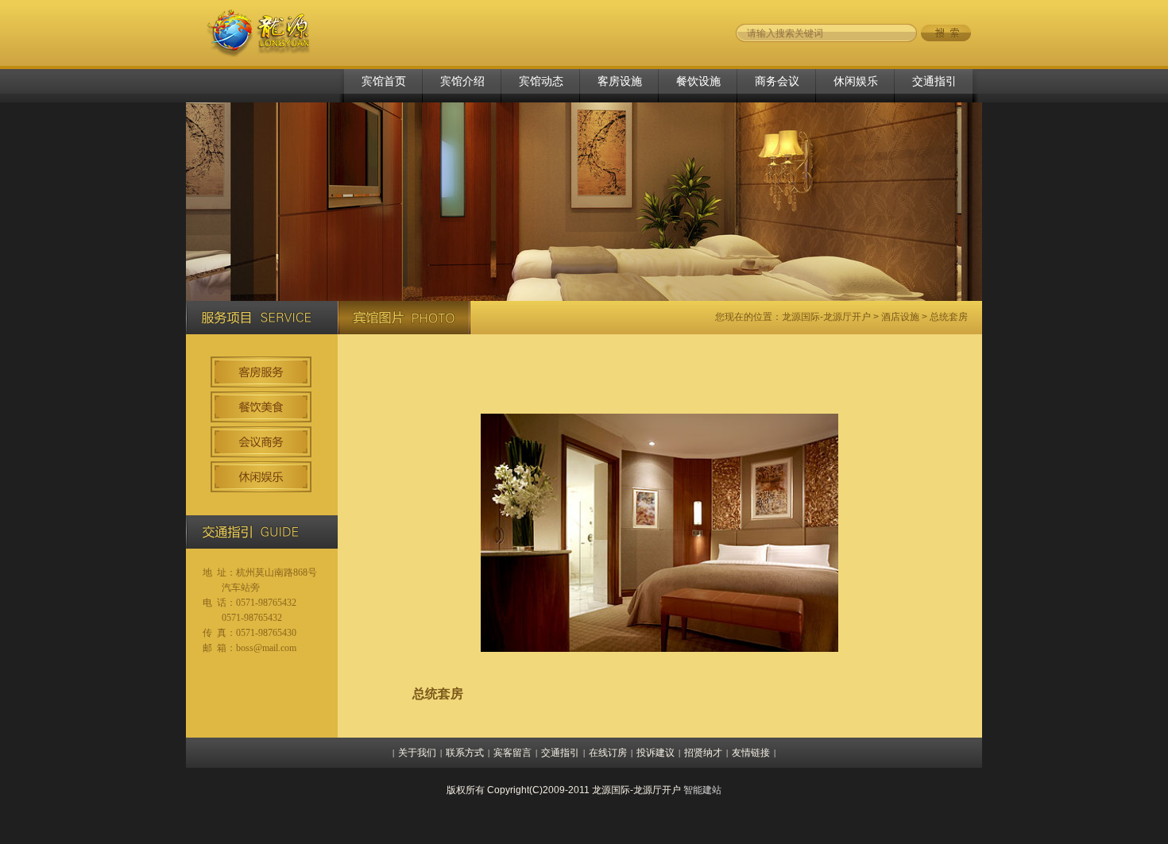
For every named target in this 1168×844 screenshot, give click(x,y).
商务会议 (777, 81)
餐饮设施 (698, 81)
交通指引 (934, 81)
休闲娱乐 (855, 81)
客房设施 (620, 81)
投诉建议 (655, 752)
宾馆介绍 (462, 81)
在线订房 (608, 752)
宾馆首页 (384, 81)
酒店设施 (900, 316)
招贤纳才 (703, 752)
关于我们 (417, 752)
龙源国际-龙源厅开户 (826, 316)
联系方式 (465, 752)
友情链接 (751, 752)
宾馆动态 (541, 81)
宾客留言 (512, 752)
